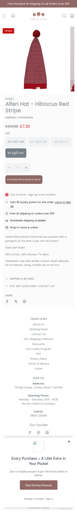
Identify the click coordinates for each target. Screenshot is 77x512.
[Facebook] (30, 432)
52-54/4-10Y (16, 153)
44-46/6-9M (38, 142)
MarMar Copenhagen (19, 117)
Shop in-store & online (24, 227)
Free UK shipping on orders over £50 (32, 213)
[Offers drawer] (13, 15)
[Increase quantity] (26, 168)
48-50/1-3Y (61, 142)
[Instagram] (38, 432)
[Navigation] (4, 15)
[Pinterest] (47, 432)
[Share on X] (16, 301)
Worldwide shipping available (28, 220)
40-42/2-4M (16, 142)
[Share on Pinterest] (24, 301)
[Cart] (72, 16)
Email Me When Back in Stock (24, 179)
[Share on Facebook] (7, 301)
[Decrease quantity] (9, 168)
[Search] (64, 16)
